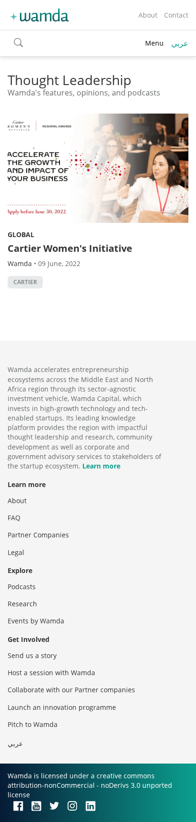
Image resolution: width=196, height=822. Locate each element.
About (147, 14)
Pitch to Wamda (33, 724)
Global (21, 234)
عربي (179, 43)
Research (22, 603)
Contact (176, 14)
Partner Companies (38, 534)
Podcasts (22, 586)
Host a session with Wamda (51, 672)
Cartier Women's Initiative (70, 248)
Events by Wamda (36, 620)
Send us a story (32, 655)
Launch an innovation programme (62, 707)
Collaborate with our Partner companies (71, 689)
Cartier (25, 282)
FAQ (14, 517)
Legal (16, 552)
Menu (154, 43)
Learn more (101, 465)
